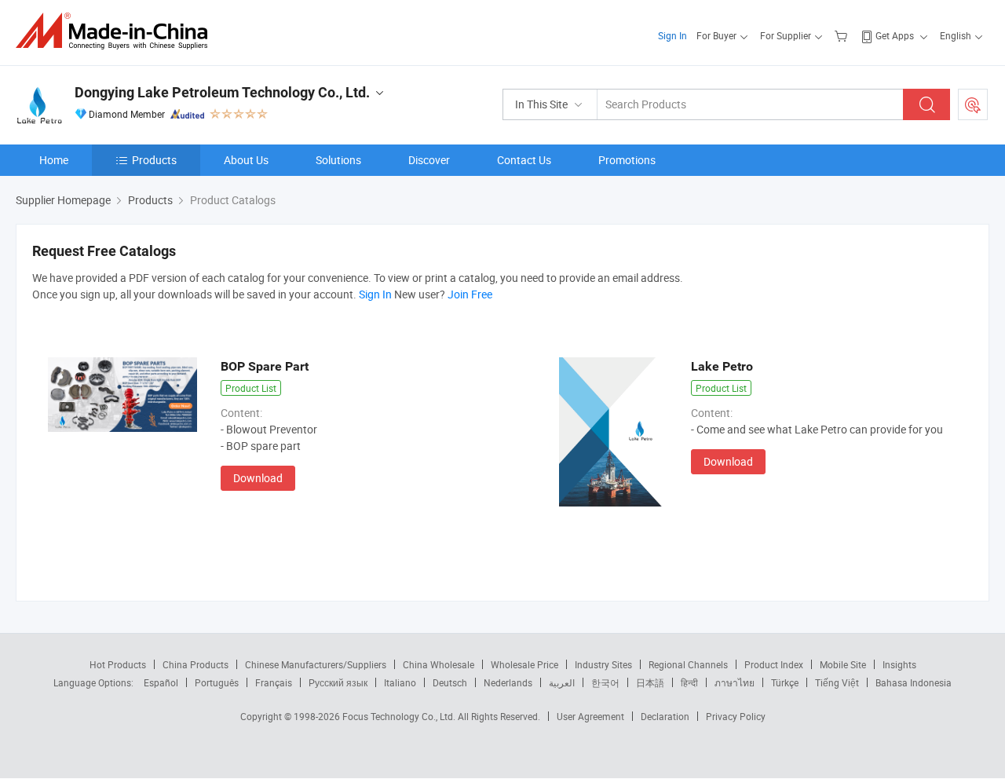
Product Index (773, 664)
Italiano (400, 682)
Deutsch (450, 682)
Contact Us (524, 159)
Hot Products (118, 664)
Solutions (338, 159)
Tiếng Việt (837, 682)
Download (258, 477)
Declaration (665, 716)
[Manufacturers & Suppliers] (116, 31)
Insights (899, 664)
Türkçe (785, 682)
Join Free (470, 294)
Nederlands (508, 682)
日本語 (650, 682)
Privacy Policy (736, 716)
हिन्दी (689, 682)
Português (217, 682)
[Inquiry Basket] (843, 35)
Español (161, 682)
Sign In (672, 35)
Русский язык (338, 682)
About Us (246, 159)
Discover (429, 159)
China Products (195, 664)
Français (273, 682)
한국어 (605, 682)
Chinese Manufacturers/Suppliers (315, 664)
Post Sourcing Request (973, 104)
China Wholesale (438, 664)
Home (53, 159)
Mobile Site (843, 664)
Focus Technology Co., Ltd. (400, 716)
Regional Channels (688, 664)
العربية (562, 682)
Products (154, 159)
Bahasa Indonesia (913, 682)
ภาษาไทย (734, 682)
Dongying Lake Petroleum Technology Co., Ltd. (222, 92)
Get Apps (894, 35)
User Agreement (590, 716)
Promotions (627, 159)
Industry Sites (603, 664)
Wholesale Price (524, 664)
